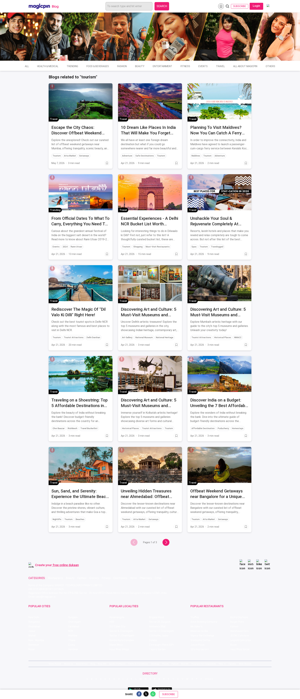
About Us (68, 663)
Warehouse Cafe (239, 631)
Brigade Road (156, 617)
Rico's (233, 644)
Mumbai (72, 635)
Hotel (133, 578)
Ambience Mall (157, 626)
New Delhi (33, 617)
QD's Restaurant (199, 649)
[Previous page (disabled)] (134, 542)
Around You (82, 663)
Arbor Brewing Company (203, 621)
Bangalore (34, 621)
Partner (175, 663)
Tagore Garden (157, 649)
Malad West (116, 644)
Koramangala (117, 617)
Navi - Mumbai (36, 640)
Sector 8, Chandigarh (121, 631)
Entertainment (162, 66)
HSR (112, 621)
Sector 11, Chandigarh (122, 635)
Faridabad (73, 626)
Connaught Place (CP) (161, 644)
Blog (92, 663)
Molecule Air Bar (199, 631)
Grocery (94, 578)
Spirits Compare (117, 663)
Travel (220, 66)
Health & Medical (47, 66)
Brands (184, 663)
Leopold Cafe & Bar (240, 640)
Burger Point (237, 621)
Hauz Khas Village (119, 649)
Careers (232, 663)
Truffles (194, 617)
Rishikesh (33, 644)
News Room (55, 663)
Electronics (120, 578)
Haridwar (73, 649)
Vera (221, 663)
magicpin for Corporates (203, 663)
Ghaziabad (34, 626)
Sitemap (155, 663)
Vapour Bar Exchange (202, 635)
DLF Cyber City (117, 626)
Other (158, 578)
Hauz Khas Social (239, 649)
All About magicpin (245, 66)
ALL (27, 66)
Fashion (122, 66)
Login (256, 5)
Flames (234, 626)
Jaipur (31, 631)
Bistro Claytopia (239, 617)
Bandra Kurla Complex (122, 640)
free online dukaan (66, 565)
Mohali (32, 635)
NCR (70, 631)
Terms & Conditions (138, 663)
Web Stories (245, 663)
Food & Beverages (97, 66)
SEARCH (162, 6)
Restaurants (55, 578)
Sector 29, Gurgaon (159, 621)
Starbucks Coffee (200, 640)
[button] (52, 86)
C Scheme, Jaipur (159, 635)
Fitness (185, 66)
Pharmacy (146, 578)
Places (165, 663)
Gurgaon (73, 617)
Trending (72, 66)
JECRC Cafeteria (239, 635)
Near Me (102, 663)
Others (270, 66)
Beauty (139, 66)
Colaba (153, 640)
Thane (72, 640)
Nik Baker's (196, 626)
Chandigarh (74, 621)
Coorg (71, 644)
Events (203, 66)
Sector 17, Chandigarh (161, 631)
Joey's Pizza (197, 644)
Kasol (31, 649)
